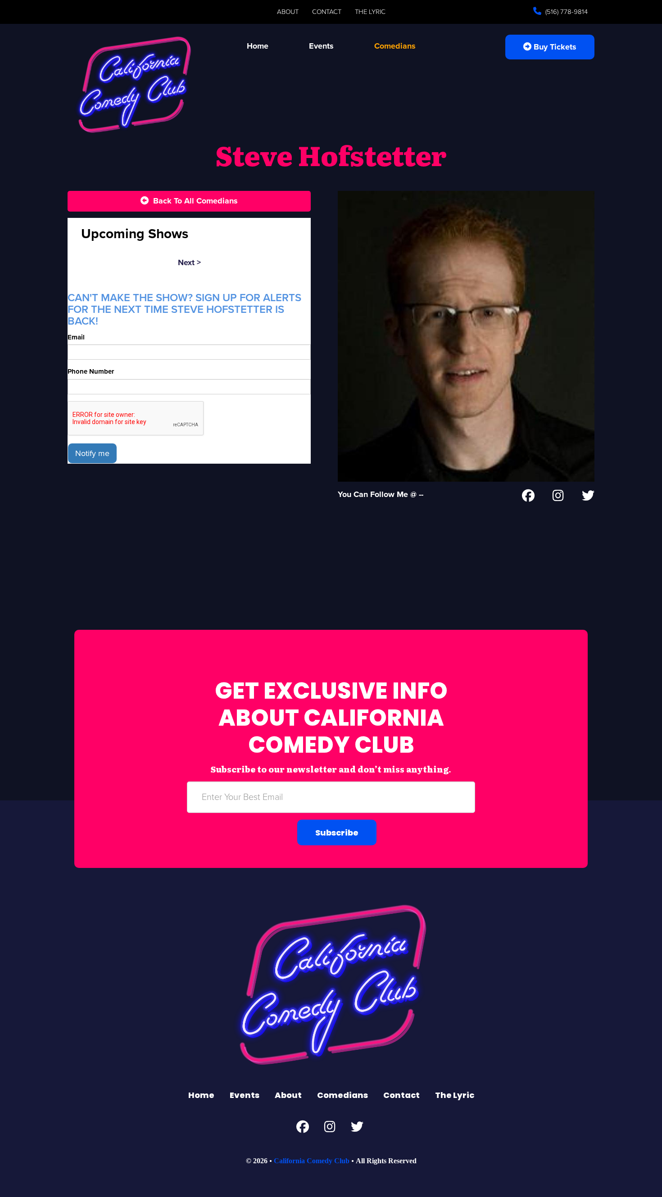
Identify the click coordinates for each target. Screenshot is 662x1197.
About (288, 12)
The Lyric (370, 12)
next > (189, 262)
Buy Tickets (553, 47)
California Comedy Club (311, 1161)
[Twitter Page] (588, 497)
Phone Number (91, 371)
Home (257, 46)
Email (76, 337)
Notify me (92, 453)
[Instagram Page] (558, 497)
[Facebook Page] (528, 497)
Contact (326, 12)
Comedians (395, 46)
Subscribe (336, 832)
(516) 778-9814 (566, 12)
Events (321, 46)
